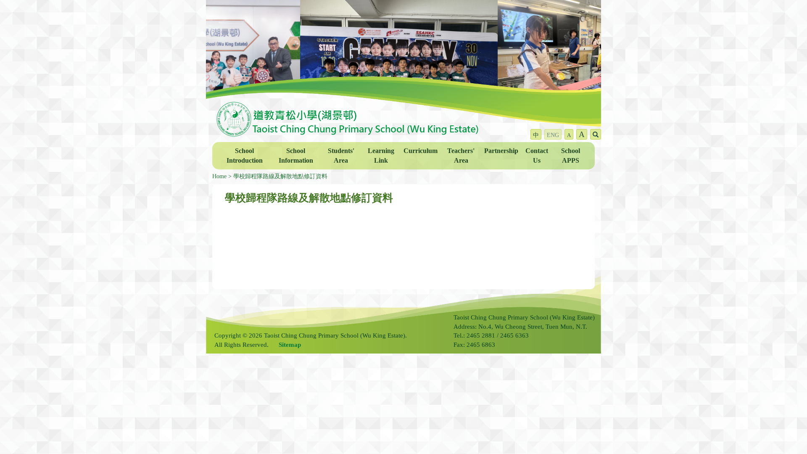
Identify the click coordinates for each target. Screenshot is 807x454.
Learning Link (381, 155)
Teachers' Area (461, 155)
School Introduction (245, 155)
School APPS (570, 155)
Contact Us (536, 155)
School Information (296, 155)
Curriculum (421, 150)
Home (219, 176)
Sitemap (290, 344)
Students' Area (341, 155)
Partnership (501, 150)
